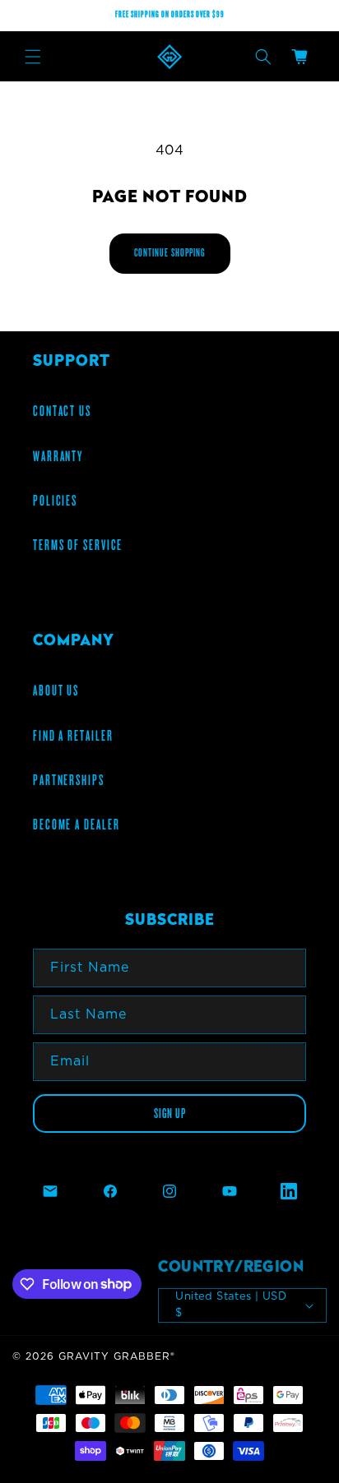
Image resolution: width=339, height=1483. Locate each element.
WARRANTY (58, 456)
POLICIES (55, 500)
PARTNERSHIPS (68, 780)
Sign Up (170, 1113)
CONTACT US (62, 411)
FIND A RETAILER (73, 736)
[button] (33, 57)
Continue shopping (170, 253)
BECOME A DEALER (76, 824)
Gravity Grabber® (116, 1356)
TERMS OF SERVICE (78, 545)
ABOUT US (56, 690)
